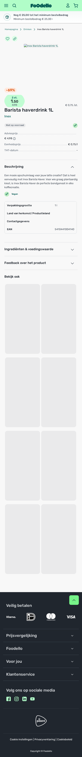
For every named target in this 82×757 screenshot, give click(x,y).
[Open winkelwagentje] (76, 5)
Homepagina (11, 29)
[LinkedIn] (24, 699)
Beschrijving (13, 166)
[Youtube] (32, 699)
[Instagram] (16, 699)
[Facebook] (8, 699)
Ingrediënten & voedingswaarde (28, 249)
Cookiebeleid (64, 739)
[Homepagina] (41, 5)
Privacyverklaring (44, 739)
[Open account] (68, 5)
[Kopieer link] (15, 38)
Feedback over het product (25, 263)
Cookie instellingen (21, 739)
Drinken (27, 29)
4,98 (14, 105)
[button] (6, 5)
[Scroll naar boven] (74, 600)
